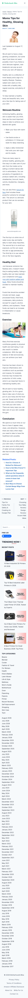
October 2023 (7, 807)
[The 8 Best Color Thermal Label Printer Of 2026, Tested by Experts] (15, 594)
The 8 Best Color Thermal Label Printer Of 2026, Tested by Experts (15, 604)
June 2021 (6, 860)
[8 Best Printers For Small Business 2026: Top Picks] (15, 638)
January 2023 (7, 830)
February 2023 (7, 827)
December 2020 (8, 874)
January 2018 (7, 964)
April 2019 (5, 922)
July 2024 (5, 788)
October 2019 (7, 905)
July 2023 (5, 816)
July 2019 (5, 913)
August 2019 (6, 911)
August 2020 (6, 883)
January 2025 (7, 771)
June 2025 (6, 757)
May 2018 (5, 952)
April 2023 (6, 824)
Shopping (5, 707)
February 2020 (7, 897)
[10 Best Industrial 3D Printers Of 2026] (15, 555)
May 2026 (5, 726)
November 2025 (8, 743)
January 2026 (7, 737)
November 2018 (8, 936)
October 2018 (7, 939)
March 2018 (6, 958)
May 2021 (5, 863)
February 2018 (7, 961)
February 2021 (7, 871)
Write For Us (18, 990)
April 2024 (6, 796)
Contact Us (14, 994)
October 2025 (7, 746)
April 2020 (6, 891)
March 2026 (6, 732)
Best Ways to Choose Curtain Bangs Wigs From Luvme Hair (15, 486)
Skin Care (11, 28)
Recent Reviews (8, 702)
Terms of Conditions (14, 983)
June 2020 (6, 888)
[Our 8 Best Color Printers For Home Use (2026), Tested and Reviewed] (15, 616)
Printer (4, 699)
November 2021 (8, 852)
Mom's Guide (6, 685)
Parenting (5, 693)
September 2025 (8, 749)
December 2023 (8, 802)
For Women (6, 668)
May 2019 (5, 919)
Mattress (5, 682)
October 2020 (7, 877)
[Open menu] (24, 3)
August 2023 (6, 813)
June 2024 (6, 791)
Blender (5, 660)
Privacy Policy (14, 980)
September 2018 (8, 941)
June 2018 (6, 950)
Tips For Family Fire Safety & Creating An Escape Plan (6, 506)
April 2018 (5, 955)
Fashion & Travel (8, 665)
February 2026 (7, 735)
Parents (4, 696)
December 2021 (7, 849)
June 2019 (6, 916)
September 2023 (8, 810)
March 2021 (6, 869)
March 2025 (6, 765)
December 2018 (7, 933)
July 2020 (5, 885)
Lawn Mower (6, 676)
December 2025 (8, 740)
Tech (3, 713)
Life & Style (6, 679)
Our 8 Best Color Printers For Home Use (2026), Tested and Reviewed (14, 626)
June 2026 (6, 723)
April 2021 (5, 866)
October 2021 (7, 855)
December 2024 (8, 774)
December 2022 (8, 832)
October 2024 (7, 779)
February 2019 (7, 927)
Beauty (4, 28)
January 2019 (7, 930)
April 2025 (5, 763)
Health (4, 671)
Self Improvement (8, 704)
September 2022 (8, 835)
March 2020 (6, 894)
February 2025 (7, 768)
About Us (8, 990)
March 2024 (6, 799)
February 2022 (7, 846)
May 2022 (5, 838)
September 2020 (8, 880)
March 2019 (6, 925)
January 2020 (7, 899)
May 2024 (5, 793)
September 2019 (8, 908)
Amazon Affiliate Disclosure (14, 987)
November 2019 (8, 902)
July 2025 (5, 754)
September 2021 (8, 858)
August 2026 (6, 718)
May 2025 (5, 760)
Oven (4, 690)
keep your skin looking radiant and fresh (13, 279)
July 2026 (5, 721)
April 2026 (5, 729)
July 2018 (5, 947)
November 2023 (8, 804)
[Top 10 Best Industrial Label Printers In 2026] (15, 575)
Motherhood (6, 688)
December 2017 (7, 966)
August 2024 (6, 785)
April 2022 (5, 841)
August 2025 (6, 751)
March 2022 (6, 844)
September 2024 (8, 782)
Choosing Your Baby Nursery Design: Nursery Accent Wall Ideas (21, 508)
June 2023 (6, 818)
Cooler (4, 663)
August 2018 (6, 944)
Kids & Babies (7, 674)
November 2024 (8, 777)
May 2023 (5, 821)
